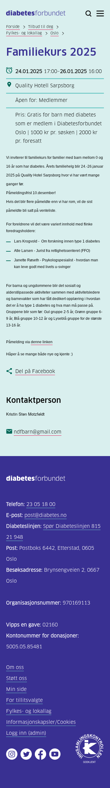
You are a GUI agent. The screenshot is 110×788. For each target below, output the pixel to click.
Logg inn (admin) (26, 733)
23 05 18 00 (40, 504)
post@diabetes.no (45, 515)
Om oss (15, 667)
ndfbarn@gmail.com (37, 432)
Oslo (54, 33)
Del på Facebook (35, 371)
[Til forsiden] (35, 14)
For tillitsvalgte (24, 700)
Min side (16, 689)
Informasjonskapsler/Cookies (41, 722)
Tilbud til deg (40, 26)
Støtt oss (16, 678)
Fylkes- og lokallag (24, 33)
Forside (13, 26)
